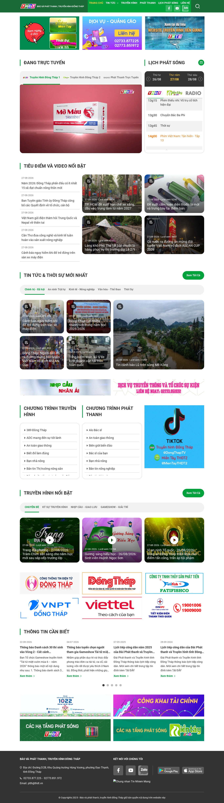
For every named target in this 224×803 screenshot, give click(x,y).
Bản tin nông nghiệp (102, 468)
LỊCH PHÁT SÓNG (168, 2)
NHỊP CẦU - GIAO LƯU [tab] (84, 507)
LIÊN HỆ (185, 2)
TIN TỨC (110, 2)
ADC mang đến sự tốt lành (44, 438)
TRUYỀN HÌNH (129, 2)
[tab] (41, 78)
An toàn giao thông (39, 445)
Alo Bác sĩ (95, 430)
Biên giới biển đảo (100, 445)
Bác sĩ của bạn (98, 453)
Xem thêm (26, 676)
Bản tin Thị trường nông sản (45, 468)
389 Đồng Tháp (37, 430)
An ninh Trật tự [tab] (57, 289)
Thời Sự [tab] (128, 289)
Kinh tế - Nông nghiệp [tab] (82, 289)
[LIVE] (81, 119)
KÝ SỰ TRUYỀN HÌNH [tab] (55, 507)
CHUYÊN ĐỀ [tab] (32, 507)
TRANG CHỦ (96, 2)
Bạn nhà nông (36, 461)
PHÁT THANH (148, 2)
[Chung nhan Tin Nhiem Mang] (158, 781)
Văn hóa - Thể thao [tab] (109, 289)
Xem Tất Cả (193, 275)
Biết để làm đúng (38, 453)
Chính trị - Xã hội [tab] (35, 289)
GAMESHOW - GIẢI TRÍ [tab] (114, 507)
